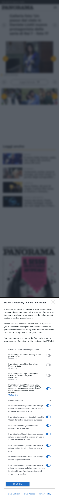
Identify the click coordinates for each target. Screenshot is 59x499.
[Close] (53, 302)
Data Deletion (14, 494)
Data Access (29, 494)
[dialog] (29, 398)
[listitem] (29, 349)
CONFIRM (17, 484)
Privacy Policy (45, 494)
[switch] (48, 355)
